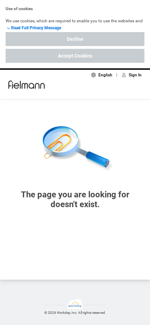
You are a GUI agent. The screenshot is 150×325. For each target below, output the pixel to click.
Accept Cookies (75, 56)
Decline (75, 39)
